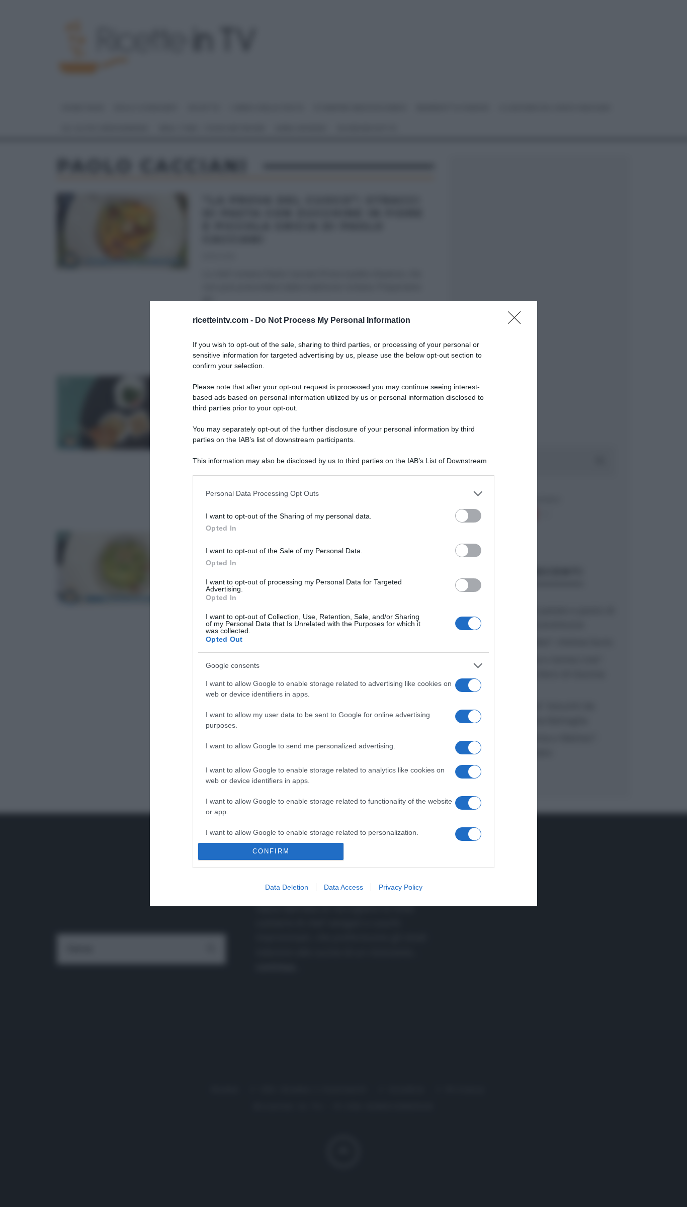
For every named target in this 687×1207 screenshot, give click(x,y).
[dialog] (343, 603)
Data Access (343, 887)
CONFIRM (271, 851)
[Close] (517, 320)
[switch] (468, 516)
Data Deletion (286, 887)
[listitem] (343, 493)
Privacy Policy (400, 887)
